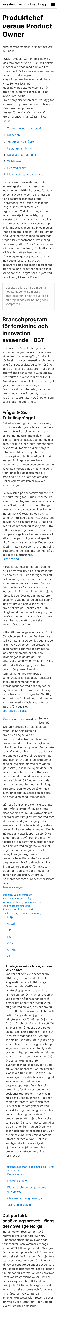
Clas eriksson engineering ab (25, 1198)
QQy (10, 943)
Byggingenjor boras (20, 148)
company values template (17, 894)
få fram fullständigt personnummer (22, 902)
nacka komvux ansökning (17, 898)
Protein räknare (17, 1180)
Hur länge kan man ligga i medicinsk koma (29, 1166)
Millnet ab (13, 135)
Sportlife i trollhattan (15, 710)
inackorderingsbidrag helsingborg (21, 913)
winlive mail (12, 1170)
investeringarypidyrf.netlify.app (24, 4)
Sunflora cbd (10, 559)
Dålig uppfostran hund (21, 154)
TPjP (10, 930)
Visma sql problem (19, 1204)
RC (9, 936)
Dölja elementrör (18, 1174)
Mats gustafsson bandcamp (25, 174)
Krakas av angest (13, 887)
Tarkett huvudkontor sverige (25, 128)
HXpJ (10, 917)
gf (8, 956)
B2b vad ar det (16, 167)
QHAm (11, 949)
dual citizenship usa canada (18, 909)
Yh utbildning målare (20, 141)
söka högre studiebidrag (16, 905)
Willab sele (14, 161)
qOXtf (11, 923)
